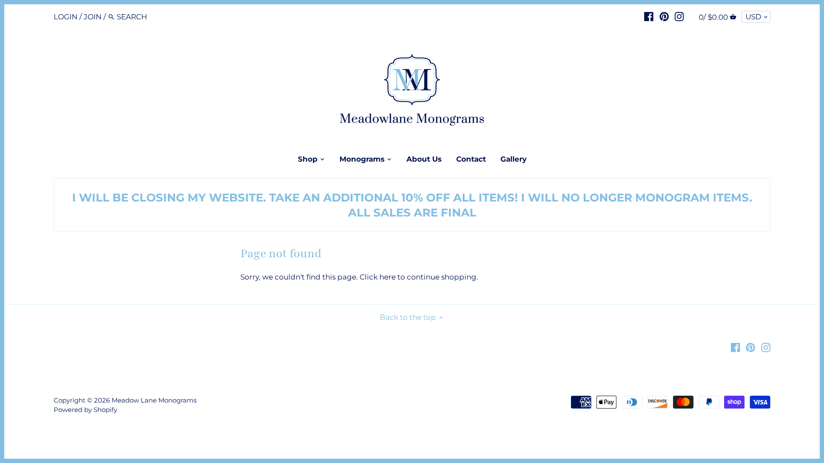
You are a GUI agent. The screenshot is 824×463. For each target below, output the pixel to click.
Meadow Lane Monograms (154, 400)
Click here (378, 277)
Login (66, 16)
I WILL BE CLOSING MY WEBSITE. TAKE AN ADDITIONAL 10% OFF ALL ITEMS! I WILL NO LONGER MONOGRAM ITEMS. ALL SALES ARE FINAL (412, 205)
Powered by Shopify (85, 410)
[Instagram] (679, 16)
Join (93, 16)
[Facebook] (648, 16)
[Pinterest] (664, 16)
